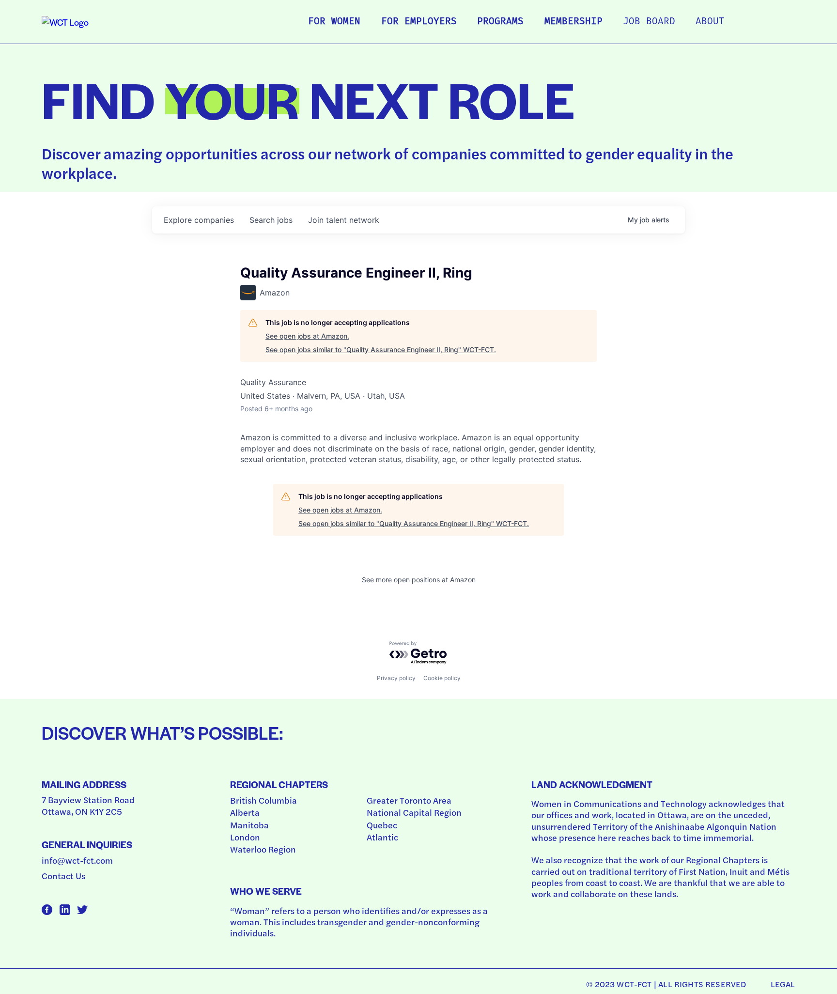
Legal (783, 984)
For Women (334, 22)
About (710, 22)
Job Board (649, 22)
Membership (573, 22)
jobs (271, 220)
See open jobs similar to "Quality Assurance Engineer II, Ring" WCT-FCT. (380, 349)
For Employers (419, 22)
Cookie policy (442, 678)
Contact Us (63, 875)
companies (199, 220)
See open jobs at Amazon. (307, 336)
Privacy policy (396, 678)
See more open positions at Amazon (419, 579)
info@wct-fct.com (77, 860)
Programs (500, 22)
